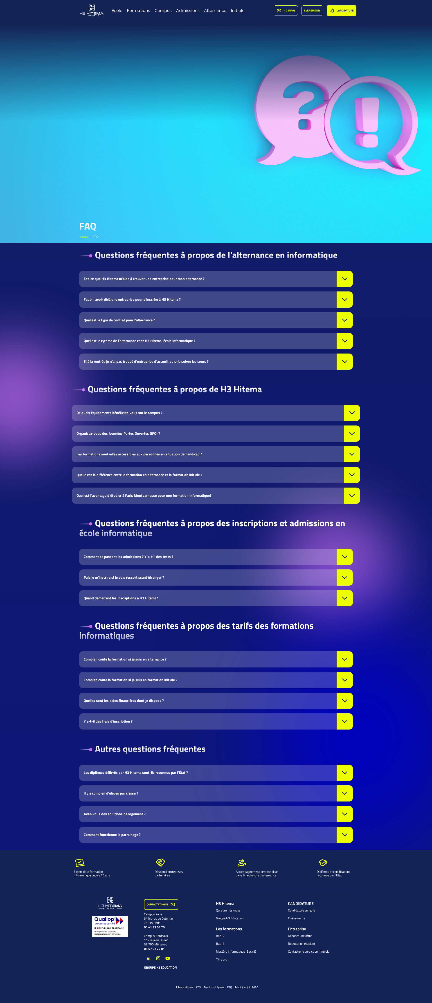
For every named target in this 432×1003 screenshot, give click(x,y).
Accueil (84, 237)
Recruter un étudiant (301, 943)
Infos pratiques (184, 987)
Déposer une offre (300, 935)
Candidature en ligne (301, 910)
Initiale (238, 11)
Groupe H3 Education (160, 967)
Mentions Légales (214, 987)
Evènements (296, 918)
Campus (163, 11)
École (116, 11)
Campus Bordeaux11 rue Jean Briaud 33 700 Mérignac (156, 940)
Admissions (188, 11)
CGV (198, 987)
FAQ (229, 987)
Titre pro (221, 959)
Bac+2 (220, 935)
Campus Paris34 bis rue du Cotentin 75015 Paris (158, 918)
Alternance (215, 11)
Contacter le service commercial (309, 951)
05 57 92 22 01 (154, 948)
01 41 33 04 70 (154, 927)
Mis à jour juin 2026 (246, 987)
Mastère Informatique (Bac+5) (236, 951)
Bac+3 (220, 943)
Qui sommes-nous (228, 910)
